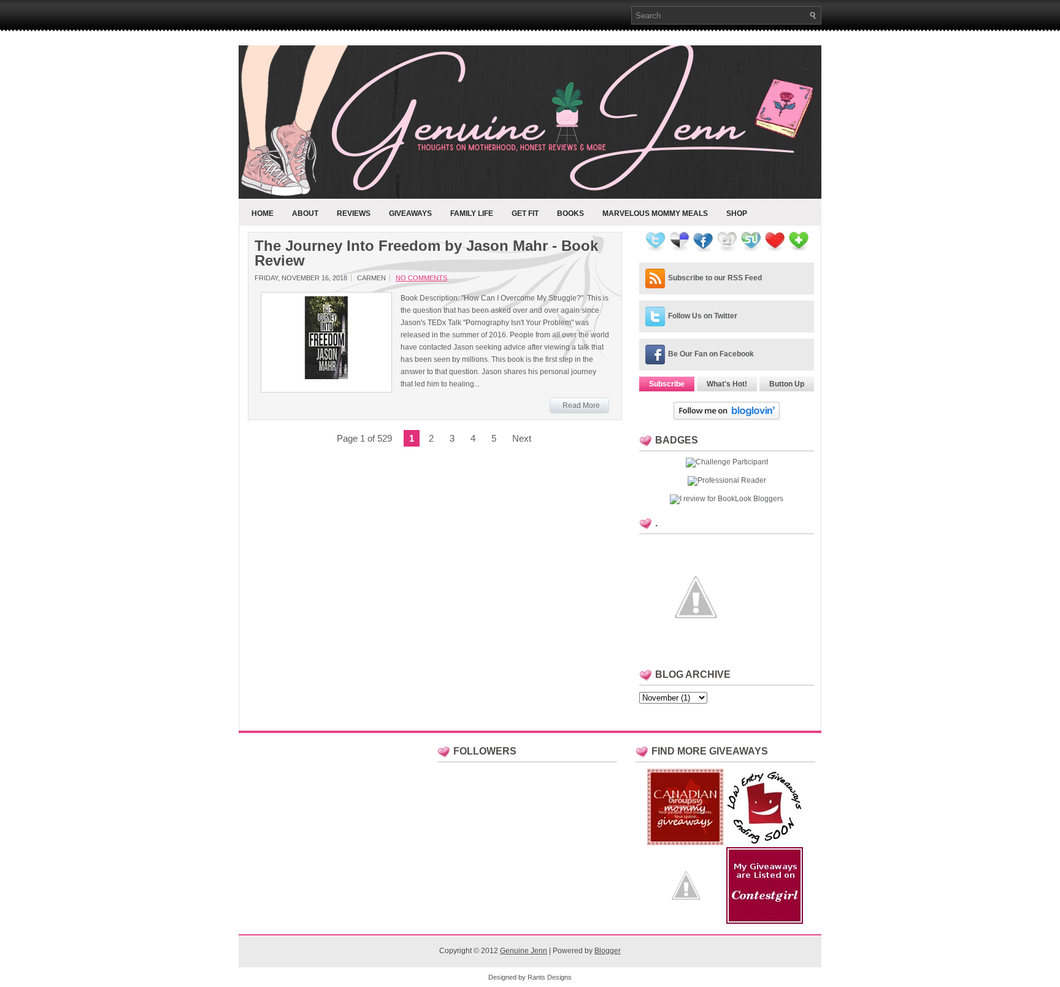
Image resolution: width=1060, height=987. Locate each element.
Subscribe (667, 384)
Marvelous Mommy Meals (655, 213)
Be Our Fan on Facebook (711, 354)
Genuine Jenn (523, 951)
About (305, 213)
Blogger (607, 951)
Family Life (471, 213)
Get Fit (525, 213)
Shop (736, 213)
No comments (421, 278)
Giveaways (410, 213)
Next (521, 438)
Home (263, 213)
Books (570, 213)
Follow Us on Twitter (702, 316)
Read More (581, 405)
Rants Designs (550, 977)
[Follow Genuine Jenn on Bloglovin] (727, 417)
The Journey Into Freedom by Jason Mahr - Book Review (426, 253)
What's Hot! (727, 384)
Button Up (786, 384)
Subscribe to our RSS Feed (715, 278)
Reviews (354, 213)
